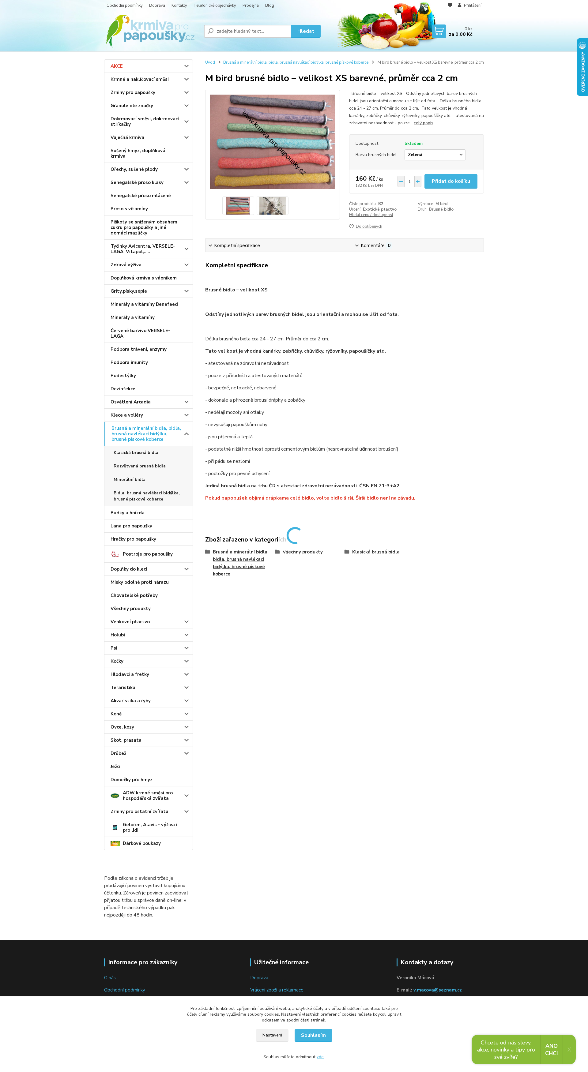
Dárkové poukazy (142, 843)
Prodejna (251, 5)
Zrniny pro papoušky (133, 92)
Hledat (305, 31)
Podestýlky (123, 376)
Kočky (117, 661)
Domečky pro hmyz (132, 780)
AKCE (117, 66)
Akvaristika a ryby (131, 701)
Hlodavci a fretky (130, 674)
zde (320, 1057)
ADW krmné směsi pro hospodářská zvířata (148, 795)
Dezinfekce (123, 389)
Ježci (115, 766)
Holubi (118, 635)
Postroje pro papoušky (148, 554)
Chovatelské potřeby (134, 595)
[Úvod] (151, 31)
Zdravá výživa (126, 265)
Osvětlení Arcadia (131, 402)
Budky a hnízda (128, 513)
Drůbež (118, 753)
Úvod (210, 62)
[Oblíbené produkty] (450, 5)
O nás (110, 978)
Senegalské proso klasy (137, 182)
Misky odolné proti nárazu (140, 582)
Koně (116, 714)
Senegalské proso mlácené (141, 196)
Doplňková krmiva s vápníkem (144, 278)
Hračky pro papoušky (133, 539)
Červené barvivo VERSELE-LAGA (140, 333)
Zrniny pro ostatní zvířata (139, 811)
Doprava (157, 5)
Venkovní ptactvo (130, 622)
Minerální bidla (129, 479)
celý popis (423, 123)
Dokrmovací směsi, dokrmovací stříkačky (145, 121)
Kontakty (179, 5)
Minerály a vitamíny (133, 317)
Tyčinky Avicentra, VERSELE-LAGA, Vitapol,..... (143, 249)
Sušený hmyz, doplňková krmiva (138, 153)
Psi (114, 648)
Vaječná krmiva (127, 137)
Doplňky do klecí (129, 569)
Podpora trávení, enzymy (139, 349)
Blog (269, 5)
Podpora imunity (129, 362)
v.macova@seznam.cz (437, 990)
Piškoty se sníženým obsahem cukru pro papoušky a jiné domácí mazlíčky (144, 227)
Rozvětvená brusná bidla (140, 466)
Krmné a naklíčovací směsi (140, 79)
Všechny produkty (131, 608)
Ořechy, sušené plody (134, 169)
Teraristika (123, 687)
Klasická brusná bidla (136, 452)
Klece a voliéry (127, 415)
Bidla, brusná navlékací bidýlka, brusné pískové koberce (147, 496)
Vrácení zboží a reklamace (276, 990)
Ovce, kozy (122, 727)
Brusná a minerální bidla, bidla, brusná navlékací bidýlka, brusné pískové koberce (146, 433)
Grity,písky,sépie (129, 291)
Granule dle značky (132, 106)
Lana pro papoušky (131, 526)
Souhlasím (313, 1035)
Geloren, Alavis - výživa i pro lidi (150, 827)
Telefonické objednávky (215, 5)
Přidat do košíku (451, 181)
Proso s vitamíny (129, 209)
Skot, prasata (126, 740)
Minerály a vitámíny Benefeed (144, 304)
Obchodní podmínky (125, 5)
